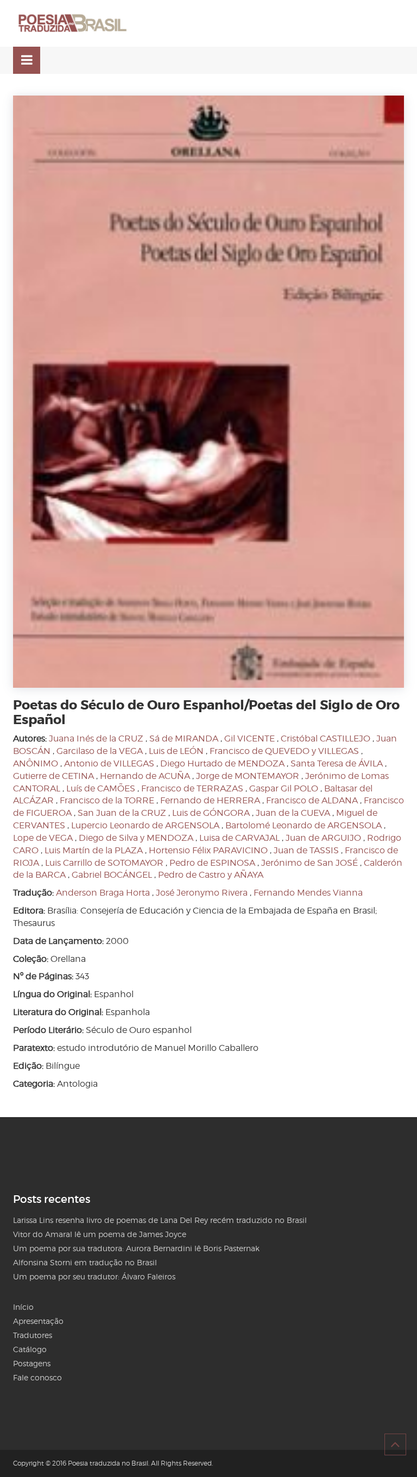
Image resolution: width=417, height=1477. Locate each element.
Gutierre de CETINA (53, 776)
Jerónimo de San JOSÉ (309, 863)
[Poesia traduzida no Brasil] (72, 23)
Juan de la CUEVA (293, 813)
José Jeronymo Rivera (202, 893)
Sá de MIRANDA (183, 738)
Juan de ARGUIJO (323, 838)
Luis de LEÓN (176, 751)
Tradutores (32, 1335)
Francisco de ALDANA (312, 800)
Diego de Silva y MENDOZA (136, 838)
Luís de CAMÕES (100, 788)
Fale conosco (37, 1377)
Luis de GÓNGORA (211, 813)
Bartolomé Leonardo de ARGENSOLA (303, 825)
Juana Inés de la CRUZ (96, 738)
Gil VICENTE (249, 738)
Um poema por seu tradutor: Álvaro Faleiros (94, 1276)
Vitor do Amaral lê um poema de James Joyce (99, 1234)
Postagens (31, 1363)
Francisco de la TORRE (107, 800)
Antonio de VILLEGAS (109, 763)
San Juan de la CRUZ (122, 813)
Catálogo (30, 1349)
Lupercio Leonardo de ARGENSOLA (145, 825)
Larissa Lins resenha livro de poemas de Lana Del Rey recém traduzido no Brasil (160, 1220)
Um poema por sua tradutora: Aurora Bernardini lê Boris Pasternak (136, 1248)
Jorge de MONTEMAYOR (247, 776)
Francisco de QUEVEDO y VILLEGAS (284, 751)
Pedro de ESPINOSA (212, 863)
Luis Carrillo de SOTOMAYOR (104, 863)
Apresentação (38, 1321)
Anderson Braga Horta (103, 893)
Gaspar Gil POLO (283, 788)
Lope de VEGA (43, 838)
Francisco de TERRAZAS (192, 788)
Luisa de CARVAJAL (239, 838)
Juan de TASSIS (306, 850)
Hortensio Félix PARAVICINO (208, 850)
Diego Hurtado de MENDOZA (222, 763)
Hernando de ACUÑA (145, 776)
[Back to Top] (395, 1444)
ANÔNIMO (35, 763)
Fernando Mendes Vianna (308, 893)
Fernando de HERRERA (210, 800)
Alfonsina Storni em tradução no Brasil (85, 1262)
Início (23, 1306)
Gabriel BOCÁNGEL (112, 875)
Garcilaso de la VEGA (99, 751)
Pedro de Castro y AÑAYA (210, 875)
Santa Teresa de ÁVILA (336, 763)
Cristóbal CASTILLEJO (325, 738)
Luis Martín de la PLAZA (94, 850)
